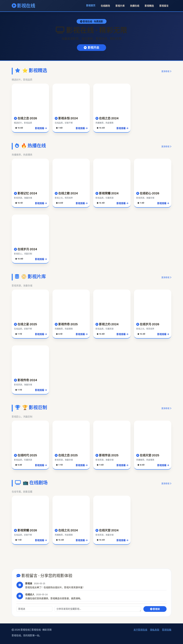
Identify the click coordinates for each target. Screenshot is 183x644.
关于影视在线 (140, 629)
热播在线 (134, 5)
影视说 (156, 609)
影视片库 (120, 5)
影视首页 (90, 5)
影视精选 (149, 5)
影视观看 (40, 128)
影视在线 (25, 5)
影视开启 (93, 47)
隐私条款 (154, 629)
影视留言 (164, 5)
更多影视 (165, 71)
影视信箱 (166, 629)
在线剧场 (105, 5)
